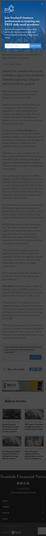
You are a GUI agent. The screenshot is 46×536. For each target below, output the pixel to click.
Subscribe (35, 46)
